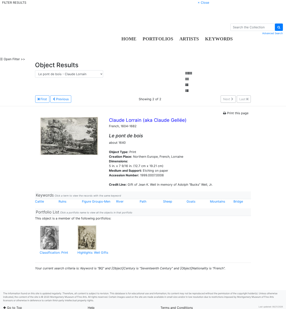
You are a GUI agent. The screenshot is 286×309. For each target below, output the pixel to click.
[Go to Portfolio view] (187, 85)
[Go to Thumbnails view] (187, 79)
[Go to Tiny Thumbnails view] (188, 73)
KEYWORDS (219, 38)
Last (243, 99)
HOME (128, 38)
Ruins (62, 201)
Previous (62, 99)
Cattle (39, 201)
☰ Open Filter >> (12, 59)
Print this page (237, 113)
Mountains (217, 201)
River (120, 201)
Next (227, 99)
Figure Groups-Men (96, 201)
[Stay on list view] (187, 91)
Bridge (238, 201)
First (43, 99)
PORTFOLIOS (158, 38)
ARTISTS (189, 38)
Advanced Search (272, 33)
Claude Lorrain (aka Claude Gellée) (148, 120)
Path (143, 201)
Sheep (167, 201)
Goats (191, 201)
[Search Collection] (279, 27)
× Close (203, 2)
